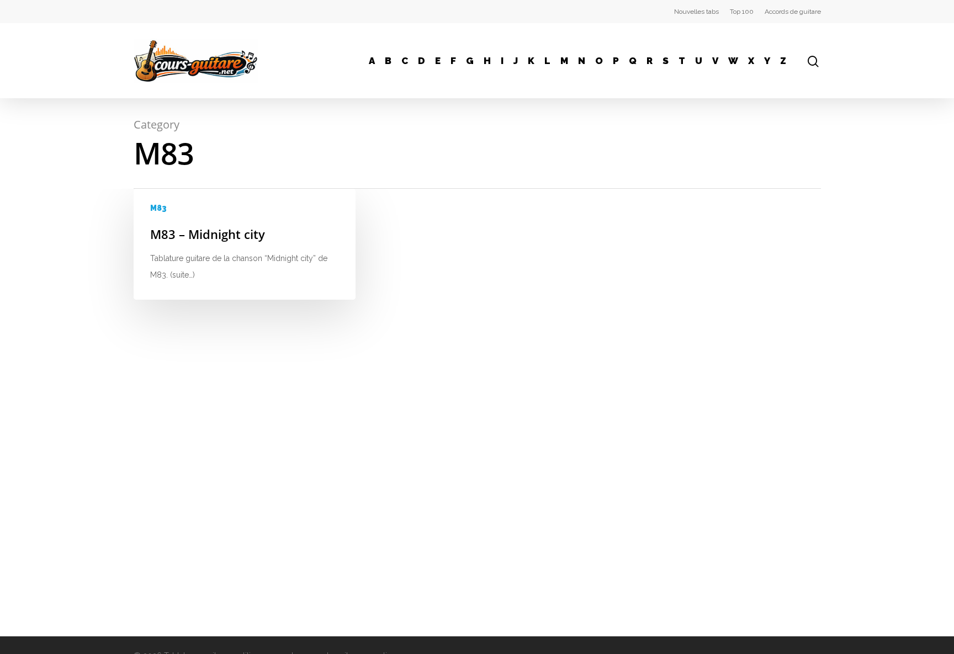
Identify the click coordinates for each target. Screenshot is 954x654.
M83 (158, 208)
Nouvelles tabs (696, 11)
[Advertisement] (726, 266)
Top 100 (742, 11)
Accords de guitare (793, 11)
